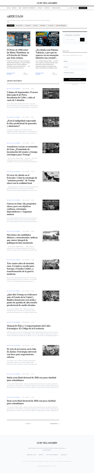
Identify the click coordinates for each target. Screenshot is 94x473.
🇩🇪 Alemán (42, 25)
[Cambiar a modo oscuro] (68, 8)
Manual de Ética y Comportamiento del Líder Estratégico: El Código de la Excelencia (29, 327)
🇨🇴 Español (10, 25)
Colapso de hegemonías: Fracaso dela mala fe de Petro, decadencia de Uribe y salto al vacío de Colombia (22, 96)
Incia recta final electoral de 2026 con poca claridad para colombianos (31, 402)
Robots (41, 454)
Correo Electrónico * (69, 72)
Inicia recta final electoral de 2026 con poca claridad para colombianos (31, 379)
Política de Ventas (52, 454)
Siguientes (53, 423)
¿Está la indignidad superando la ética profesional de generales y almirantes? (22, 123)
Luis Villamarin (47, 3)
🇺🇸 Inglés (35, 25)
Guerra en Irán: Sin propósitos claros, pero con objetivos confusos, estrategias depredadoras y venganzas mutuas (21, 209)
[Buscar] (82, 40)
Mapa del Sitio (31, 454)
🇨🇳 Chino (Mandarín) (61, 25)
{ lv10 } (55, 466)
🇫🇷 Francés (28, 25)
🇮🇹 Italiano (50, 25)
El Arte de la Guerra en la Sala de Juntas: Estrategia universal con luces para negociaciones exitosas (21, 353)
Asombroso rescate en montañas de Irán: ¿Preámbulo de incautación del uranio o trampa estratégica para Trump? (22, 150)
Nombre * (66, 61)
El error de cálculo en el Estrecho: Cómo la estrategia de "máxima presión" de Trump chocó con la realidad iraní (22, 179)
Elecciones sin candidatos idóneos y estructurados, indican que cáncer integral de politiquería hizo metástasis (22, 238)
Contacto (64, 454)
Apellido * (66, 67)
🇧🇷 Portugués (19, 25)
